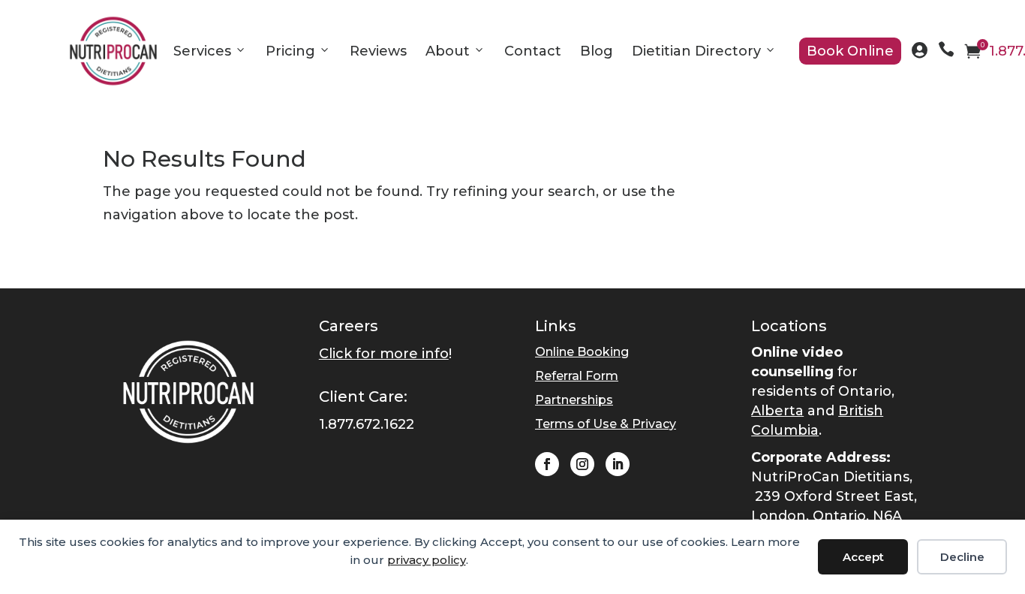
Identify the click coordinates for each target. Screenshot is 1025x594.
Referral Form (576, 376)
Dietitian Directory (696, 51)
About (447, 51)
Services (202, 51)
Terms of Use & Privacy (605, 424)
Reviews (378, 51)
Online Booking (582, 352)
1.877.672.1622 (366, 424)
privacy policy (426, 560)
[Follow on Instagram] (582, 464)
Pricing (290, 51)
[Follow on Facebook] (547, 464)
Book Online (850, 51)
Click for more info (384, 353)
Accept (863, 557)
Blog (596, 51)
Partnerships (574, 400)
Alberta (777, 411)
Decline (962, 557)
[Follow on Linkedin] (618, 464)
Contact (532, 51)
